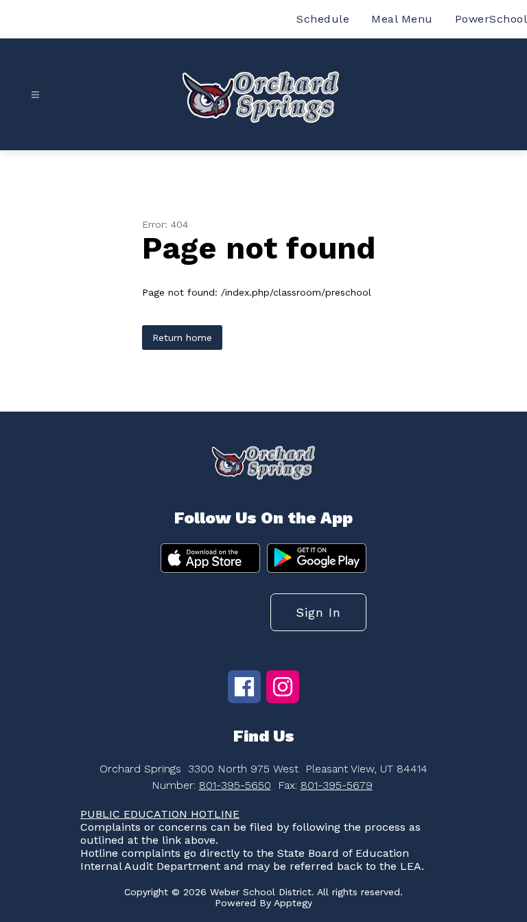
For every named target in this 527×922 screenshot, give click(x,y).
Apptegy (293, 902)
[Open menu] (35, 95)
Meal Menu (402, 18)
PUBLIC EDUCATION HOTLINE (159, 813)
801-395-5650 (235, 785)
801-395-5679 (337, 785)
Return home (182, 337)
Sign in (318, 612)
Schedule (322, 18)
